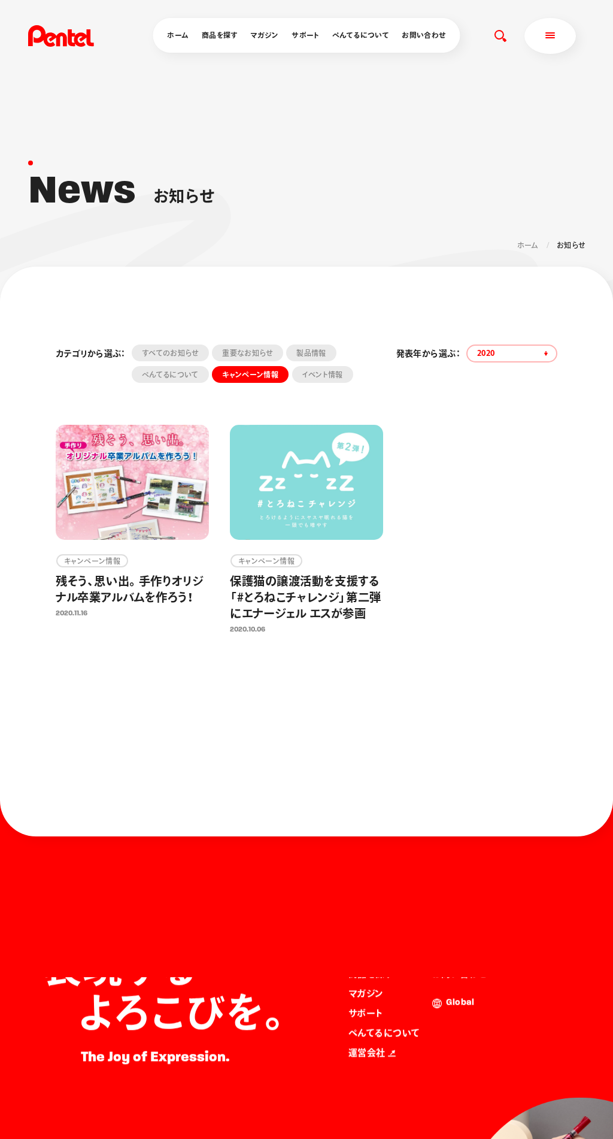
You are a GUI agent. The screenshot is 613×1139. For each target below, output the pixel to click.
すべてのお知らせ (170, 352)
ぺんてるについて (360, 35)
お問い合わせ (423, 35)
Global (460, 1003)
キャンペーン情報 (250, 374)
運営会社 (367, 1053)
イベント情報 (322, 374)
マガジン (264, 35)
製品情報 (311, 352)
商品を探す (220, 35)
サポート (305, 35)
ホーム (178, 35)
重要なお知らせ (247, 352)
